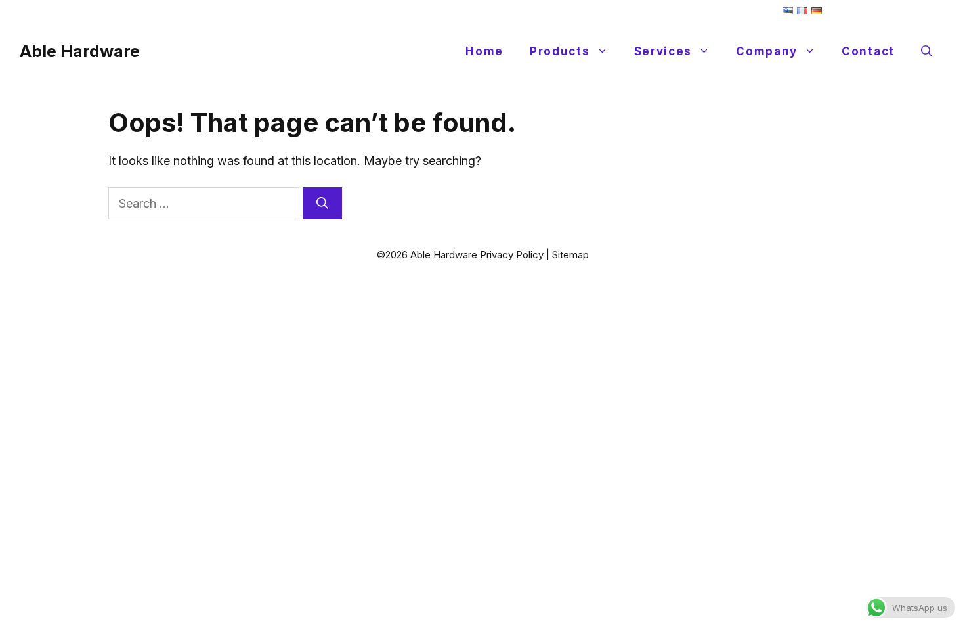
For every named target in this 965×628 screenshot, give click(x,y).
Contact (868, 51)
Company (767, 51)
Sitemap (570, 254)
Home (484, 51)
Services (663, 51)
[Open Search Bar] (926, 51)
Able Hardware (80, 51)
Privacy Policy (512, 254)
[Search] (322, 203)
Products (560, 51)
